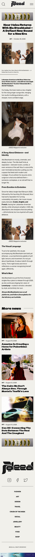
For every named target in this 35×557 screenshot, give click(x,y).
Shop (17, 537)
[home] (17, 4)
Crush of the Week (17, 512)
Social (17, 517)
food (17, 532)
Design (17, 502)
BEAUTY (17, 527)
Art (17, 497)
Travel (17, 507)
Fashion (17, 491)
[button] (31, 4)
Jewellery (17, 522)
